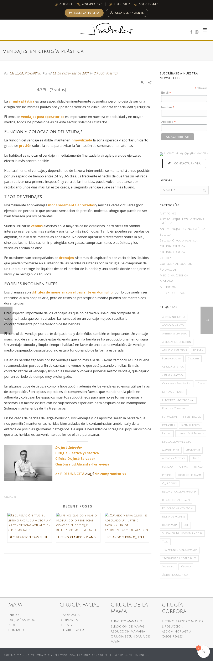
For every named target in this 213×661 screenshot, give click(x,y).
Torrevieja (122, 4)
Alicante (66, 4)
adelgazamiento (173, 325)
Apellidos (168, 122)
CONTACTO (16, 630)
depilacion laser (173, 392)
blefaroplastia (171, 358)
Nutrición (168, 287)
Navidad (167, 466)
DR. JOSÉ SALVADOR (22, 619)
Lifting (166, 433)
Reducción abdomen (176, 500)
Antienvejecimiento (174, 333)
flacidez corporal (174, 408)
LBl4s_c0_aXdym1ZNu (25, 73)
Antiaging (168, 213)
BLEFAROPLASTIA (71, 630)
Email (166, 93)
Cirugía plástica (105, 73)
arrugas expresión (174, 350)
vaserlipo (168, 566)
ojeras (183, 466)
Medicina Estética (174, 275)
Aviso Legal (68, 655)
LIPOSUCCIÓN (172, 626)
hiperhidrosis (192, 417)
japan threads (190, 425)
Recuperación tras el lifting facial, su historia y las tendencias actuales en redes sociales (31, 537)
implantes (168, 425)
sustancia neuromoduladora (182, 533)
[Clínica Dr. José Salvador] (106, 29)
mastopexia (193, 450)
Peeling (167, 475)
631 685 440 (148, 4)
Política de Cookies (93, 655)
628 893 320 (92, 4)
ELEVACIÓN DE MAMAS (127, 626)
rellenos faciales (173, 516)
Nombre (167, 107)
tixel (165, 541)
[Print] (142, 82)
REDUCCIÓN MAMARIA (128, 631)
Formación (168, 269)
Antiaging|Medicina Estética (182, 228)
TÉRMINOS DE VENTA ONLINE (129, 655)
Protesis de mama (189, 475)
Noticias (166, 281)
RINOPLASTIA (69, 614)
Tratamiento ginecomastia (179, 550)
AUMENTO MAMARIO (126, 621)
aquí (89, 474)
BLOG (12, 625)
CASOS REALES (172, 636)
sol (186, 525)
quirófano (169, 483)
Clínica (165, 258)
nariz (195, 458)
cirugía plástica (172, 375)
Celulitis (193, 358)
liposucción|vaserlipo (177, 442)
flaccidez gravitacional (178, 400)
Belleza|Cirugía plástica (178, 240)
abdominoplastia (173, 317)
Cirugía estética (172, 246)
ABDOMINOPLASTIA (176, 631)
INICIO (13, 614)
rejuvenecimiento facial (177, 508)
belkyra (198, 350)
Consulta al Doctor (176, 263)
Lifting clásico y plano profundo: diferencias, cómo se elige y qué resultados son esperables (79, 537)
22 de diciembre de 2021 (70, 73)
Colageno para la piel (176, 383)
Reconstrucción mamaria (179, 491)
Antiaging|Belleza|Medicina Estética (182, 221)
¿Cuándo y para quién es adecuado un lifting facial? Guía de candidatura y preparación (128, 537)
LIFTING (65, 625)
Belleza (165, 234)
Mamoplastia (170, 450)
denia (201, 383)
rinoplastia (169, 525)
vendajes (10, 497)
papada (198, 466)
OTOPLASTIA (68, 619)
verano (186, 566)
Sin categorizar (172, 293)
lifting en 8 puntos (191, 433)
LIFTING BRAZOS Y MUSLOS (182, 621)
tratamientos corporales (179, 558)
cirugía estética (172, 367)
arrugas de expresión (176, 342)
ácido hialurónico (175, 575)
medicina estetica (173, 458)
